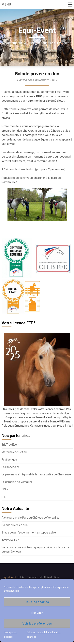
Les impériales (11, 467)
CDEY (5, 489)
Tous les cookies (37, 602)
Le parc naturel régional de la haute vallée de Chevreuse (36, 474)
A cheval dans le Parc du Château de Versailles (30, 517)
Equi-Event (9, 577)
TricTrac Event (10, 444)
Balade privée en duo (15, 525)
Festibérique (9, 459)
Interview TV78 (11, 540)
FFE (4, 496)
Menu (6, 4)
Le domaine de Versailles (17, 481)
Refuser (37, 613)
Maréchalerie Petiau (14, 452)
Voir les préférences (37, 623)
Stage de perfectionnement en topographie (29, 532)
